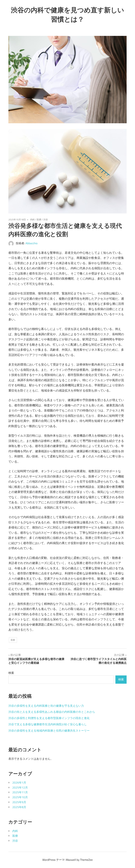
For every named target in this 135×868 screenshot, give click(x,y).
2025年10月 (20, 797)
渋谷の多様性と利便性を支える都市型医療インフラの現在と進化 (49, 718)
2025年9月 (19, 802)
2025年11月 (20, 792)
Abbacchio (32, 243)
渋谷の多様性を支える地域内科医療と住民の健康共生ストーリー (49, 730)
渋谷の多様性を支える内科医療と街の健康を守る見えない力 (46, 706)
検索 (11, 673)
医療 (39, 219)
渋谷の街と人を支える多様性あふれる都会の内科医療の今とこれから (51, 712)
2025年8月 (19, 807)
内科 (32, 219)
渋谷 (45, 219)
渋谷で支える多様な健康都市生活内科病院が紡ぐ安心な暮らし (47, 724)
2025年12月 (20, 787)
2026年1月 (19, 782)
